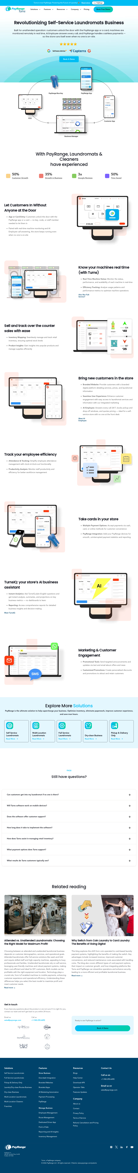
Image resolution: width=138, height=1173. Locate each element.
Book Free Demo (103, 9)
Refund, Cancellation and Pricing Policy (85, 1124)
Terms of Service (79, 1118)
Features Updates (80, 1092)
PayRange (98, 3)
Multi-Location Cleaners (13, 1102)
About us (76, 1104)
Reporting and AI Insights (49, 1132)
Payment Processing (46, 1097)
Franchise (8, 1106)
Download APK (79, 1083)
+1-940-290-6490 (38, 1020)
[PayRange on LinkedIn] (121, 1147)
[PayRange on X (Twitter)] (116, 1147)
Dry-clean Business (11, 1092)
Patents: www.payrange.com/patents (84, 1163)
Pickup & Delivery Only (13, 1083)
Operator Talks (79, 1087)
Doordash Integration (47, 1078)
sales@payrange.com (12, 1020)
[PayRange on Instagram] (111, 1147)
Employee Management (48, 1113)
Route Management (46, 1118)
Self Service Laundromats (14, 1073)
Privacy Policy (78, 1113)
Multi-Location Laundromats (15, 1097)
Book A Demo (69, 59)
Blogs (75, 1073)
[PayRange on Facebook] (127, 1147)
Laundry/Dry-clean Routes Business (18, 1087)
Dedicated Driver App (47, 1122)
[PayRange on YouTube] (132, 1147)
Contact (76, 1108)
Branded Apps (44, 1087)
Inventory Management (48, 1136)
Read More (10, 739)
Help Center (78, 1078)
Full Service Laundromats (14, 1078)
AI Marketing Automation (49, 1092)
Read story (86, 3)
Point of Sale (44, 1127)
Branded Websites (46, 1083)
